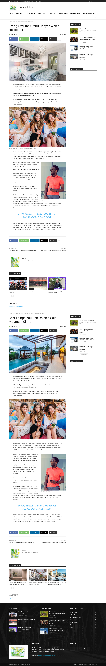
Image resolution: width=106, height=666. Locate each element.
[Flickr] (80, 649)
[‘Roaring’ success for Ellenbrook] (38, 283)
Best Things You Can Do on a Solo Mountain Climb (22, 250)
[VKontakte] (88, 649)
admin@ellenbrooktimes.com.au (46, 655)
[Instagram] (89, 1)
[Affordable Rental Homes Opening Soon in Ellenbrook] (74, 48)
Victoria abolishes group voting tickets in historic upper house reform (87, 39)
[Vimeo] (94, 1)
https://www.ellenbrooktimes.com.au (30, 260)
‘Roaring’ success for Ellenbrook (36, 291)
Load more (83, 62)
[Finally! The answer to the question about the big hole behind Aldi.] (74, 56)
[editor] (10, 34)
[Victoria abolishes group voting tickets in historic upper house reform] (74, 39)
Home (10, 21)
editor (13, 34)
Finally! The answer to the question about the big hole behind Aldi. (87, 56)
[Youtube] (96, 1)
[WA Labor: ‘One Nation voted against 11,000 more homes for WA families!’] (74, 31)
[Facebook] (87, 1)
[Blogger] (72, 649)
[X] (92, 1)
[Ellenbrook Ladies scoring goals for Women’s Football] (57, 283)
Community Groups (13, 289)
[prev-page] (10, 296)
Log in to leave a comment (16, 306)
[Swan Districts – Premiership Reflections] (18, 283)
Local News (31, 289)
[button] (95, 17)
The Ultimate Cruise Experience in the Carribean (53, 250)
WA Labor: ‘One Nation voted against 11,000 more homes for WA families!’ (88, 30)
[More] (59, 39)
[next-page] (12, 296)
